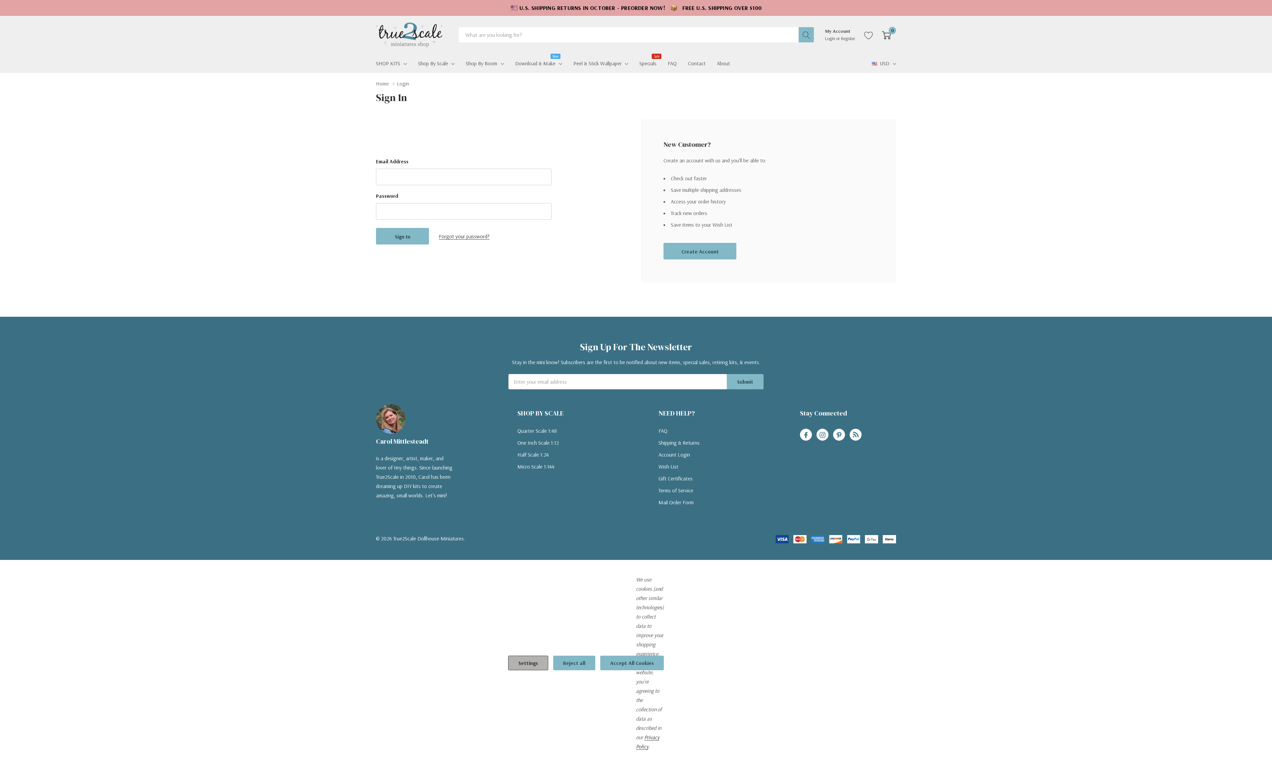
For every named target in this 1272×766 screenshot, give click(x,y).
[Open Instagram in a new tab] (822, 435)
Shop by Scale (433, 63)
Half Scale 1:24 (533, 454)
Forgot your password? (464, 236)
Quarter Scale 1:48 (537, 430)
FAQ (663, 430)
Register (848, 38)
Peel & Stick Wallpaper (597, 63)
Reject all (574, 663)
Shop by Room (481, 63)
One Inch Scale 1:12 (538, 442)
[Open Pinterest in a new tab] (839, 435)
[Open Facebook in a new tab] (806, 435)
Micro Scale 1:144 (536, 466)
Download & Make (535, 63)
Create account (700, 251)
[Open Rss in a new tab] (855, 435)
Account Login (674, 454)
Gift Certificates (676, 478)
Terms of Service (676, 490)
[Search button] (806, 34)
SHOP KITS (388, 63)
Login (830, 38)
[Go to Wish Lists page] (868, 35)
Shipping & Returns (679, 442)
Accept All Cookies (632, 663)
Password (387, 195)
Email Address (392, 161)
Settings (528, 663)
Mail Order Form (676, 502)
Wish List (668, 466)
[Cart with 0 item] (886, 35)
